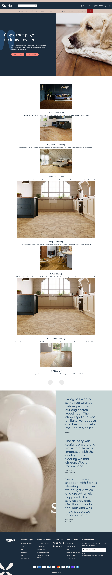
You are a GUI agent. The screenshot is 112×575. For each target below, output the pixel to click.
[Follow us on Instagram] (54, 543)
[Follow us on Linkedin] (63, 543)
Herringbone (62, 11)
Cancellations (41, 546)
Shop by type (32, 54)
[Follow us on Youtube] (60, 546)
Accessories (72, 11)
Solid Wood (52, 11)
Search (36, 5)
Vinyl (31, 11)
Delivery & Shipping (43, 543)
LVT (37, 11)
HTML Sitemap (71, 558)
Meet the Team (71, 555)
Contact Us (69, 543)
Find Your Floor (82, 11)
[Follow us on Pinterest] (54, 546)
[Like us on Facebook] (57, 543)
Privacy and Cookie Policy (43, 556)
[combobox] (26, 5)
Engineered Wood (22, 11)
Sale (90, 11)
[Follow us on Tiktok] (57, 546)
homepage (23, 49)
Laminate (43, 11)
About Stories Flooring (73, 552)
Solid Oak (24, 555)
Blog (67, 549)
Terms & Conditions (43, 552)
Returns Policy (41, 549)
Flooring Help (70, 546)
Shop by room (17, 54)
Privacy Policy (100, 555)
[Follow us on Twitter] (60, 543)
